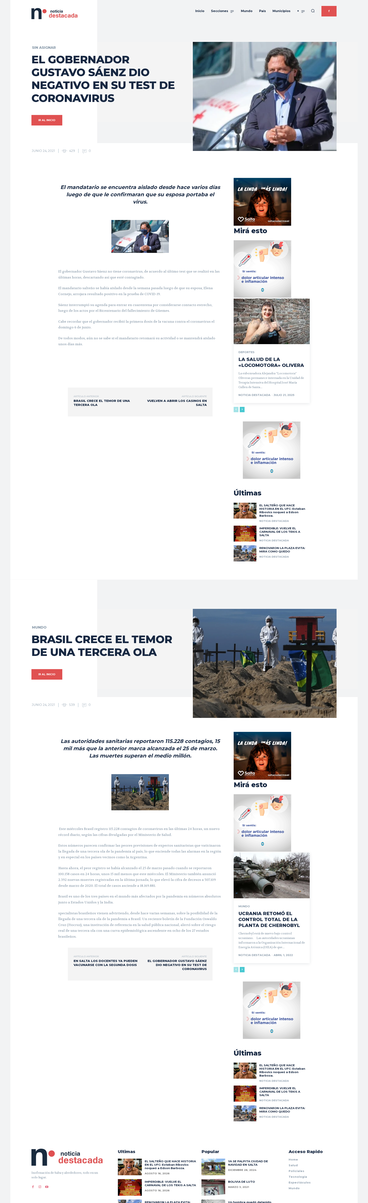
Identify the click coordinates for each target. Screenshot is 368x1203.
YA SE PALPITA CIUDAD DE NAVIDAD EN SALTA (248, 1162)
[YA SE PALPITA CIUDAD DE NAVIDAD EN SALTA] (213, 1167)
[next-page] (242, 409)
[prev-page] (236, 409)
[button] (313, 11)
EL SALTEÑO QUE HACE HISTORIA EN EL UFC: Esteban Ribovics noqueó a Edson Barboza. (282, 510)
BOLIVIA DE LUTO (241, 1181)
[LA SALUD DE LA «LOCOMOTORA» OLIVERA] (272, 321)
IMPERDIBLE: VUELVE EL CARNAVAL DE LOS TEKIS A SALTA (279, 531)
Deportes (246, 352)
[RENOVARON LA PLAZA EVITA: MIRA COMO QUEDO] (245, 553)
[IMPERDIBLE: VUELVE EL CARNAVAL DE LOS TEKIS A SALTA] (245, 534)
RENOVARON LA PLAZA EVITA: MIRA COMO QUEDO (282, 549)
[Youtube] (46, 1186)
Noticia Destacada (254, 395)
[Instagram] (39, 1186)
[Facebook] (32, 1186)
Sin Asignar (44, 47)
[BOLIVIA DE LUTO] (213, 1187)
